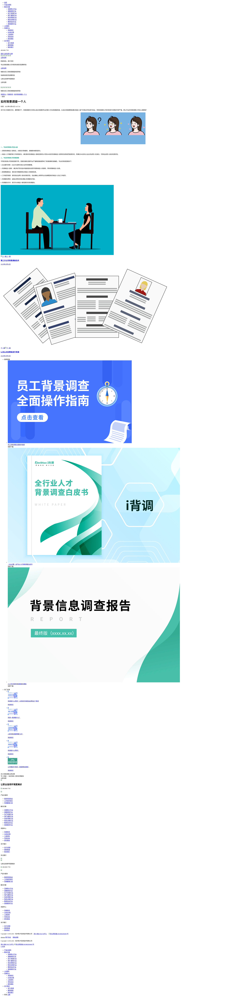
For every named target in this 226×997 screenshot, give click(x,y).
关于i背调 (11, 43)
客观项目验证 (8, 798)
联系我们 (10, 47)
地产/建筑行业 (12, 15)
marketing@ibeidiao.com (9, 791)
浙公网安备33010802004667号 (59, 934)
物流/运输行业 (12, 19)
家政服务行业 (12, 24)
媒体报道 (10, 45)
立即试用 (7, 53)
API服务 (6, 26)
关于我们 (7, 41)
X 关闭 (3, 946)
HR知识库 (11, 32)
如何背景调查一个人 (20, 94)
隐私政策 (15, 937)
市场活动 (10, 36)
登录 (2, 53)
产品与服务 (7, 4)
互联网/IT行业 (12, 9)
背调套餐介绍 (8, 803)
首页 (5, 2)
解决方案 (7, 7)
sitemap (3, 937)
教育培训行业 (12, 21)
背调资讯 (10, 30)
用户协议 (8, 937)
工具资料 (10, 34)
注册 (11, 53)
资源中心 (7, 28)
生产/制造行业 (12, 13)
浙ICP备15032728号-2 (40, 934)
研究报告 (10, 38)
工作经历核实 (8, 801)
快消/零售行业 (12, 17)
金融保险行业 (12, 11)
